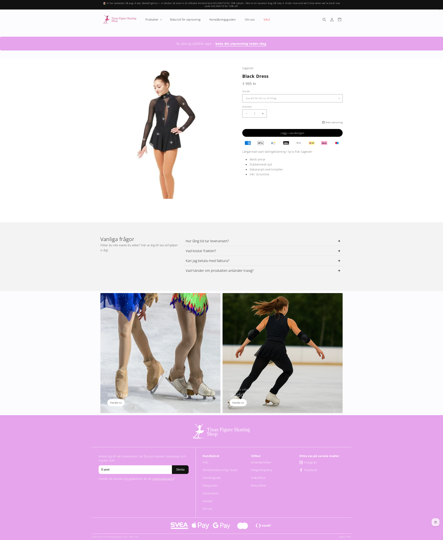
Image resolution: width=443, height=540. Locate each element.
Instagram (310, 462)
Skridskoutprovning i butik (220, 470)
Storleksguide (212, 478)
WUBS (349, 537)
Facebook (310, 470)
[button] (153, 19)
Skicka (180, 469)
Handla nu (116, 402)
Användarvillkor (261, 462)
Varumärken (211, 493)
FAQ (205, 462)
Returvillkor (258, 485)
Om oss (208, 509)
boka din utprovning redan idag (240, 43)
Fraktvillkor (258, 478)
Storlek (246, 91)
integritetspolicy (163, 479)
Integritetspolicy (261, 470)
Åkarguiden (210, 485)
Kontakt (208, 501)
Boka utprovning (334, 122)
